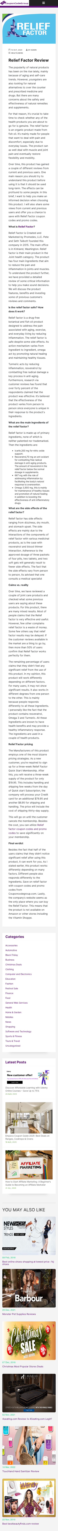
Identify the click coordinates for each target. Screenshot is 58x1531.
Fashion (9, 983)
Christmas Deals (13, 964)
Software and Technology (18, 1031)
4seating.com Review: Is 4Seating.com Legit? (27, 1419)
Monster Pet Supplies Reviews (19, 1314)
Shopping (10, 1026)
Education (10, 979)
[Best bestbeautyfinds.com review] (29, 1498)
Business (9, 959)
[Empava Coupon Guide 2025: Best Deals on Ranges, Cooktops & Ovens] (29, 1117)
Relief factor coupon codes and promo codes (28, 828)
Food (7, 998)
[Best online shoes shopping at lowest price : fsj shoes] (29, 1236)
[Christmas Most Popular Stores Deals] (29, 1340)
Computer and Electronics (18, 974)
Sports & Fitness (13, 1036)
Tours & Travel (12, 1041)
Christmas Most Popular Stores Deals (22, 1366)
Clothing (9, 969)
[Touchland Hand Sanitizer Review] (29, 1445)
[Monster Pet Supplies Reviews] (29, 1288)
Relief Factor (26, 226)
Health (8, 1007)
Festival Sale (11, 988)
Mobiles (9, 1017)
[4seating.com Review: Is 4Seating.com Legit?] (29, 1393)
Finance (9, 993)
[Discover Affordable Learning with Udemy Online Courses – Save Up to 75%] (29, 1077)
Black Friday (11, 955)
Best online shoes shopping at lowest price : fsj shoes (28, 1262)
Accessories (11, 945)
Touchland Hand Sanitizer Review (20, 1471)
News (8, 1022)
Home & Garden (13, 1012)
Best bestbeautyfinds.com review (20, 1524)
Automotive (11, 950)
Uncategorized (12, 1045)
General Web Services (16, 1002)
